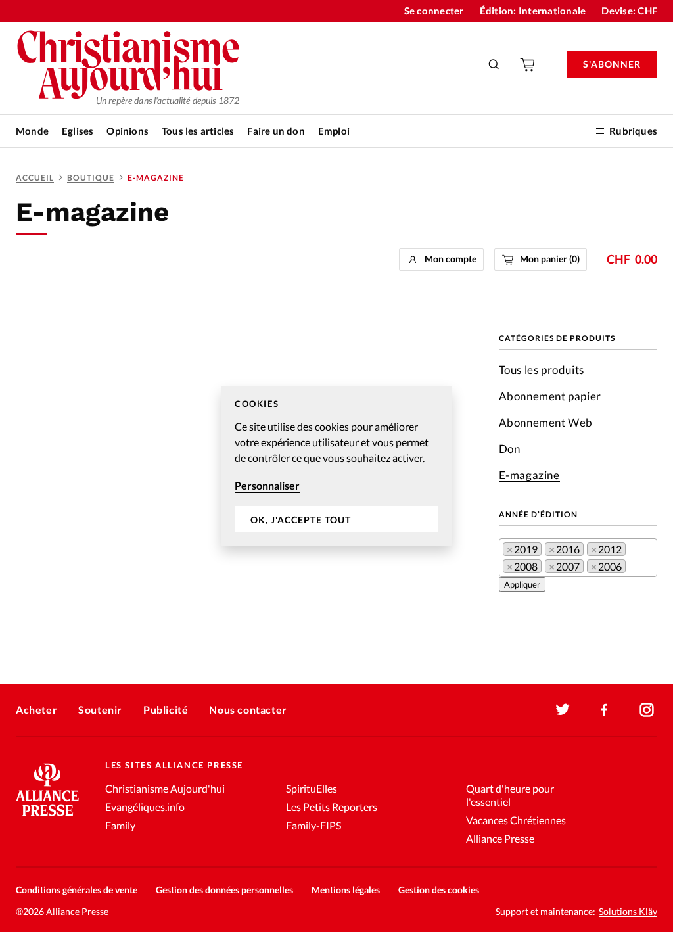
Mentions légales (346, 889)
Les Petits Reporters (331, 807)
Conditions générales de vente (76, 889)
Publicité (165, 709)
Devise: (629, 10)
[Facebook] (604, 709)
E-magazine (529, 475)
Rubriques (633, 131)
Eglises (77, 131)
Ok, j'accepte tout (300, 519)
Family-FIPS (313, 825)
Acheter (36, 709)
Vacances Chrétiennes (516, 820)
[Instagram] (646, 709)
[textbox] (633, 569)
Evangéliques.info (145, 807)
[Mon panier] (528, 64)
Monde (32, 131)
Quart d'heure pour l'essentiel (510, 795)
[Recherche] (494, 64)
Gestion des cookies (438, 889)
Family (120, 825)
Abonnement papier (550, 396)
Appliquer (522, 584)
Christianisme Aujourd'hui (165, 788)
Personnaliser (267, 485)
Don (510, 448)
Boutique (90, 178)
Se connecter (434, 10)
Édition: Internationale (533, 10)
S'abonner (612, 64)
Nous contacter (248, 709)
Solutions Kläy (628, 911)
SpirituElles (311, 788)
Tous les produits (541, 370)
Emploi (334, 131)
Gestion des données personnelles (224, 889)
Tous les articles (198, 131)
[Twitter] (562, 709)
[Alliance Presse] (47, 817)
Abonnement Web (546, 422)
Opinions (127, 131)
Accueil (35, 178)
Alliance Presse (500, 838)
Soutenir (100, 709)
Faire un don (275, 131)
